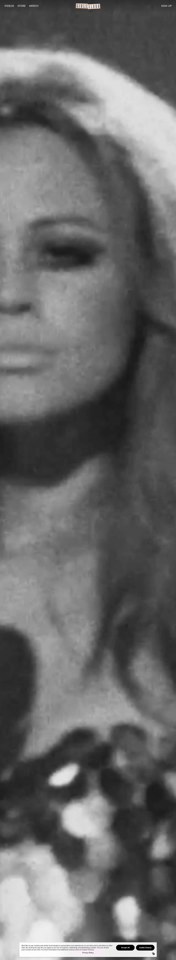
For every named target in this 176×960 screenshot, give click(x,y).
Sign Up (166, 6)
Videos (9, 6)
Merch (33, 6)
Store (22, 6)
